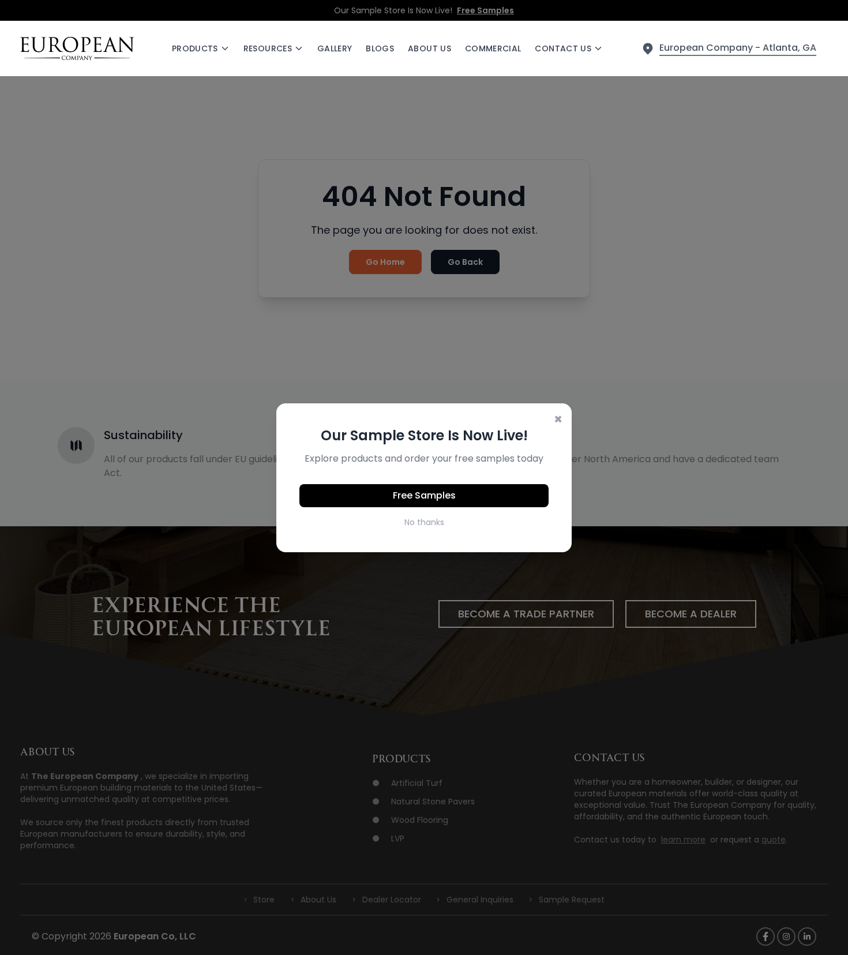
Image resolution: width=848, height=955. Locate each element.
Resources (267, 48)
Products (195, 48)
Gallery (334, 48)
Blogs (380, 48)
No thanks (424, 522)
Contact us (563, 48)
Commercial (493, 48)
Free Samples (424, 495)
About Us (429, 48)
